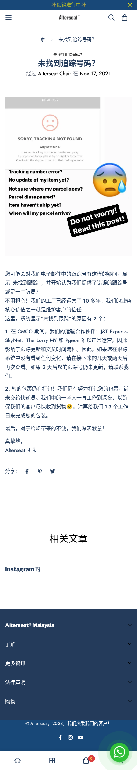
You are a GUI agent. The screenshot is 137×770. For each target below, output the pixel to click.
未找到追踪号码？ (77, 39)
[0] (86, 760)
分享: (11, 471)
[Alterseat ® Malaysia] (69, 17)
